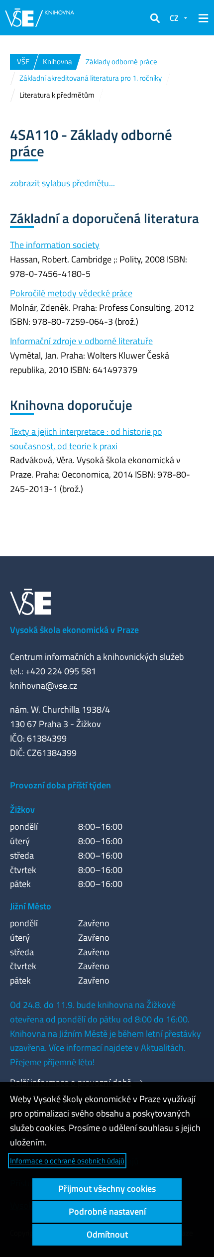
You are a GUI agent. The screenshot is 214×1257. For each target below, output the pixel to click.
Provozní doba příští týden (60, 785)
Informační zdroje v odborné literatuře (81, 341)
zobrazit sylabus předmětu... (62, 183)
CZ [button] (174, 18)
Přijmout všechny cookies (107, 1188)
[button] (154, 17)
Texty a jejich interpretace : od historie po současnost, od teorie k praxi (86, 439)
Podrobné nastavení (107, 1211)
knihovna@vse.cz (43, 685)
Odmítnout (107, 1234)
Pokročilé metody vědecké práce (71, 293)
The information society (55, 244)
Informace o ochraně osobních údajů (67, 1160)
